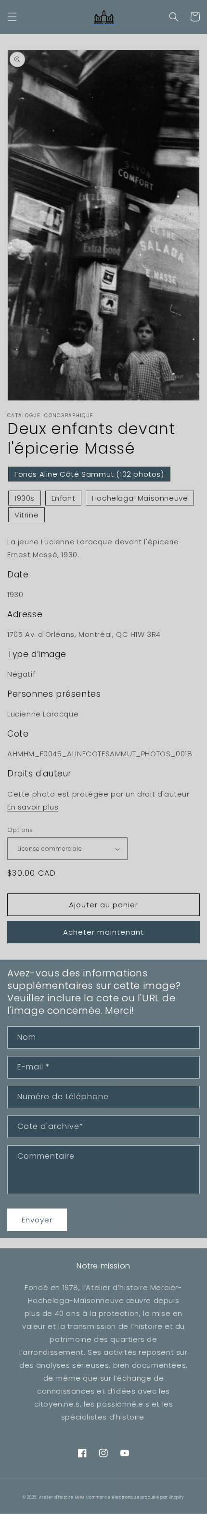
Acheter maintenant (103, 932)
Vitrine (26, 515)
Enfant (64, 498)
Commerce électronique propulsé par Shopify (135, 1497)
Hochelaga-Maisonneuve (140, 498)
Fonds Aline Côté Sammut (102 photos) (89, 474)
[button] (12, 16)
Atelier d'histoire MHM (61, 1497)
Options (20, 829)
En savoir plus (32, 807)
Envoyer (37, 1220)
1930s (24, 498)
